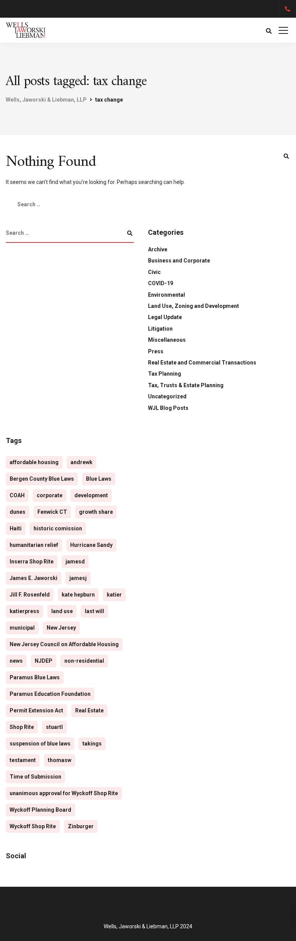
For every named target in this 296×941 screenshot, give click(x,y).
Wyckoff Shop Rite (33, 826)
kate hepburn (78, 595)
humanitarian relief (34, 545)
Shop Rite (22, 727)
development (91, 495)
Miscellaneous (167, 340)
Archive (157, 249)
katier (114, 595)
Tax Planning (164, 374)
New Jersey (61, 628)
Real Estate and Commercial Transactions (202, 362)
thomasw (59, 760)
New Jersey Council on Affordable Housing (64, 644)
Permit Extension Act (36, 710)
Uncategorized (167, 396)
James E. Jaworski (33, 578)
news (16, 661)
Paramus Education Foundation (50, 694)
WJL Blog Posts (168, 408)
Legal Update (165, 317)
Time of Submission (35, 777)
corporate (49, 495)
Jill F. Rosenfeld (30, 595)
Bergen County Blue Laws (42, 479)
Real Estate (89, 710)
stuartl (54, 727)
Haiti (16, 528)
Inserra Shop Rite (32, 561)
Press (155, 351)
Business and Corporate (179, 260)
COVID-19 (160, 283)
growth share (96, 512)
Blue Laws (98, 479)
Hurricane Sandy (91, 545)
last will (94, 611)
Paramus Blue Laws (35, 677)
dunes (17, 512)
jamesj (78, 578)
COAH (17, 495)
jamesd (75, 561)
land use (62, 611)
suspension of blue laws (40, 743)
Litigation (160, 329)
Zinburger (81, 826)
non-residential (84, 661)
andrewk (81, 462)
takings (92, 743)
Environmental (166, 295)
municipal (22, 628)
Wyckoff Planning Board (40, 810)
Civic (154, 272)
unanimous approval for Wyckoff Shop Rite (64, 793)
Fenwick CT (52, 512)
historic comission (58, 528)
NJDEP (43, 661)
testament (23, 760)
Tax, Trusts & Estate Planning (186, 385)
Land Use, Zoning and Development (193, 306)
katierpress (24, 611)
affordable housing (34, 462)
